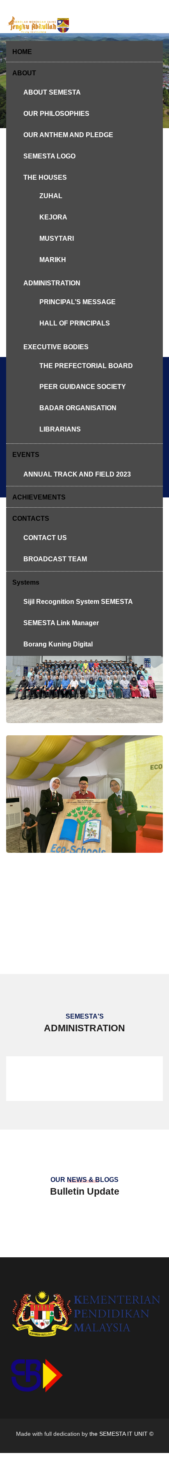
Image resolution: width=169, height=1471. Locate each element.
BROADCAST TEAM (55, 559)
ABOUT (24, 73)
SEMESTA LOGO (49, 156)
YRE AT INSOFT (84, 843)
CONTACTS (30, 518)
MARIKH (52, 259)
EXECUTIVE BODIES (56, 346)
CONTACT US (45, 537)
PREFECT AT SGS (85, 714)
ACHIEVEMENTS (39, 497)
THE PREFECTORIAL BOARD (86, 365)
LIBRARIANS (60, 429)
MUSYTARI (56, 238)
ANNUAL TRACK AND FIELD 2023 (77, 474)
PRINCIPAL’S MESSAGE (77, 301)
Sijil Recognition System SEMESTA (78, 601)
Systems (25, 582)
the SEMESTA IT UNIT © (121, 1433)
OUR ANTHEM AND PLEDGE (68, 134)
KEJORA (53, 217)
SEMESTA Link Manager (61, 622)
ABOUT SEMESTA (52, 92)
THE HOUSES (45, 177)
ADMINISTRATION (51, 283)
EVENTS (25, 454)
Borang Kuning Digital (58, 644)
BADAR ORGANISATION (77, 407)
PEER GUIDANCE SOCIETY (82, 386)
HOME (22, 51)
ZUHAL (50, 195)
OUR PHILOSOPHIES (56, 113)
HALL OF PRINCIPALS (74, 323)
